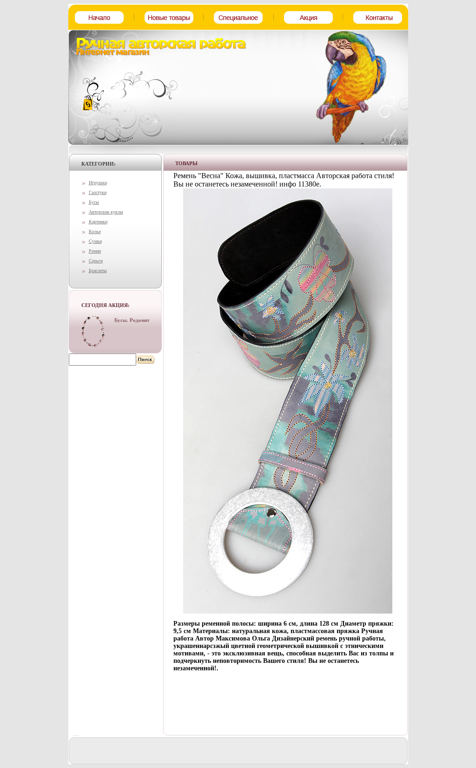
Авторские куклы (106, 211)
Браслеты (98, 270)
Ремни (95, 251)
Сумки (95, 241)
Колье (95, 231)
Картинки (98, 221)
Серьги (96, 260)
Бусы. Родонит (131, 320)
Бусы (94, 202)
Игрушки (98, 182)
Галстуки (97, 192)
